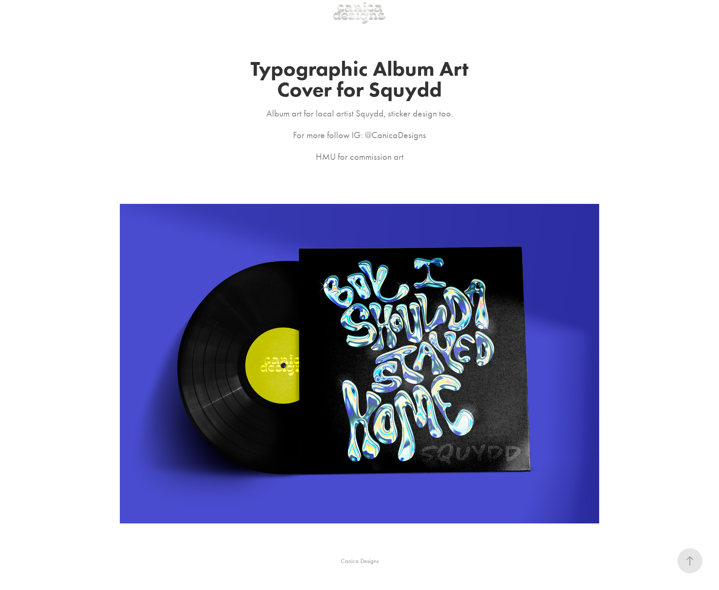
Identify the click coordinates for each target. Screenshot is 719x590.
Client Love (139, 12)
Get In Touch (101, 12)
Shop (169, 12)
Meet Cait (64, 12)
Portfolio (32, 12)
